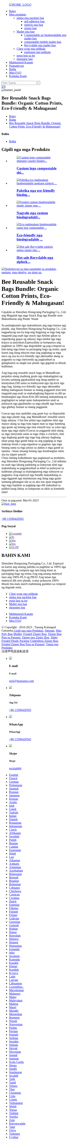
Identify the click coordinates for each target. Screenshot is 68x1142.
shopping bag (25, 59)
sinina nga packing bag (30, 18)
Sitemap (49, 630)
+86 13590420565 (13, 518)
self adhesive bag (34, 21)
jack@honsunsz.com (21, 681)
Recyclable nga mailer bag (40, 45)
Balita (12, 69)
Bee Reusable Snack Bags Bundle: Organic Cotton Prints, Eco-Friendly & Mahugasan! (35, 125)
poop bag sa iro (26, 55)
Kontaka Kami (18, 76)
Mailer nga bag (26, 31)
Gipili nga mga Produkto (28, 630)
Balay (12, 11)
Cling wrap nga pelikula (31, 48)
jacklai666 (15, 768)
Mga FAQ (15, 72)
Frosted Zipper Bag (34, 634)
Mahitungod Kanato (21, 62)
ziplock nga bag (33, 24)
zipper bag (30, 28)
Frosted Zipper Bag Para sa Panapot (23, 644)
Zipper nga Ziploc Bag (35, 637)
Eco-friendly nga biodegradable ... (30, 237)
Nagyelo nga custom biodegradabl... (32, 215)
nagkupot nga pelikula (37, 52)
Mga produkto (17, 14)
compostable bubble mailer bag (42, 41)
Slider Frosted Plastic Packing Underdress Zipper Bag (30, 639)
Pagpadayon (16, 65)
